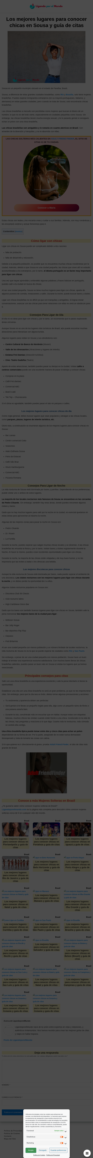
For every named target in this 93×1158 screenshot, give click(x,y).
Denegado (42, 1150)
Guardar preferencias (58, 1150)
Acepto (30, 1150)
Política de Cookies (39, 1155)
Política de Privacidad (53, 1155)
